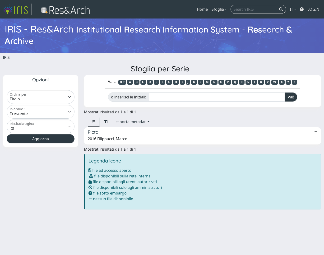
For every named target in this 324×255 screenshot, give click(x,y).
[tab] (94, 122)
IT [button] (291, 9)
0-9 (122, 82)
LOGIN (313, 9)
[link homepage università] (67, 9)
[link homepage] (17, 9)
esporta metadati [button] (131, 121)
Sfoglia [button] (218, 9)
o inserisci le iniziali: (128, 97)
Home (202, 9)
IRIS (6, 57)
